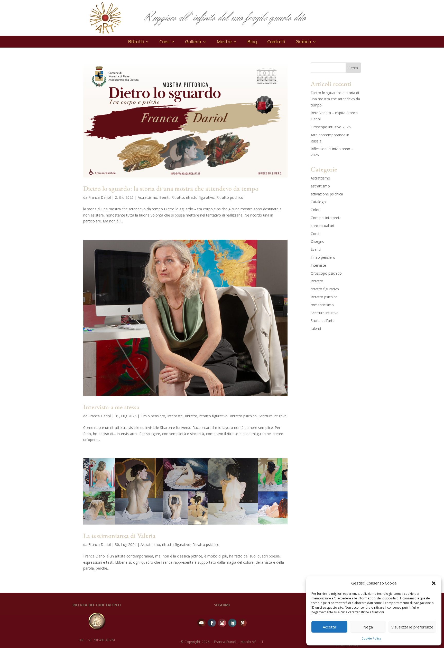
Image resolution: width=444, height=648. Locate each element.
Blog (252, 42)
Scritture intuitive (272, 415)
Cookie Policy (371, 638)
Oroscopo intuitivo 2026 (331, 126)
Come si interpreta (326, 217)
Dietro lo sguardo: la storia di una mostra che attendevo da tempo (170, 188)
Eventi (164, 197)
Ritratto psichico (229, 197)
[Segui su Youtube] (201, 623)
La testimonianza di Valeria (119, 535)
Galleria (193, 42)
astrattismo (320, 186)
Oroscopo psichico (326, 273)
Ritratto (177, 197)
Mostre (224, 42)
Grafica (303, 42)
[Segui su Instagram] (222, 623)
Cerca (353, 67)
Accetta (329, 626)
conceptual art (323, 225)
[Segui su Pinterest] (242, 623)
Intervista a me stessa (111, 407)
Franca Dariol (99, 197)
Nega (368, 626)
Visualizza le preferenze (412, 626)
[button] (433, 583)
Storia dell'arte (323, 320)
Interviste (175, 415)
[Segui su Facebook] (212, 623)
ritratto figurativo (200, 197)
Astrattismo (147, 197)
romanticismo (322, 304)
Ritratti (136, 42)
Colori (315, 209)
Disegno (318, 241)
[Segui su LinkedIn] (232, 623)
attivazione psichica (327, 194)
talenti (316, 328)
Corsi (164, 42)
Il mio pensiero (153, 415)
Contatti (276, 42)
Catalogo (318, 201)
